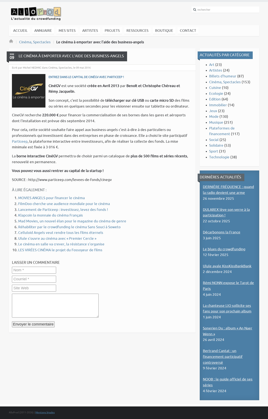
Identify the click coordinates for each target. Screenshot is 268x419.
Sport (213, 151)
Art (211, 65)
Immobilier (218, 105)
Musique (216, 122)
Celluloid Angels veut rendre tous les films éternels (60, 232)
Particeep (20, 141)
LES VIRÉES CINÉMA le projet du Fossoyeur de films (60, 250)
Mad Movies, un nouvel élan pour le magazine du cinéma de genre (72, 221)
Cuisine (215, 88)
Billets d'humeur (222, 76)
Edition (215, 99)
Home (11, 42)
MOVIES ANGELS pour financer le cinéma (51, 198)
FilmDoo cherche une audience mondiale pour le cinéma (64, 204)
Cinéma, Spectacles (35, 42)
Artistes (215, 70)
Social (214, 140)
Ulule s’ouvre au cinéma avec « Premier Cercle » (57, 238)
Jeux (213, 111)
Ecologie (216, 93)
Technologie (219, 157)
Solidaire (216, 145)
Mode (214, 116)
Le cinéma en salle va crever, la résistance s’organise (61, 244)
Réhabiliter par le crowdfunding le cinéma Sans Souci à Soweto (69, 227)
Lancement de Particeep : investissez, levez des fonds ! (63, 209)
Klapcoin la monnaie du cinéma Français (50, 215)
